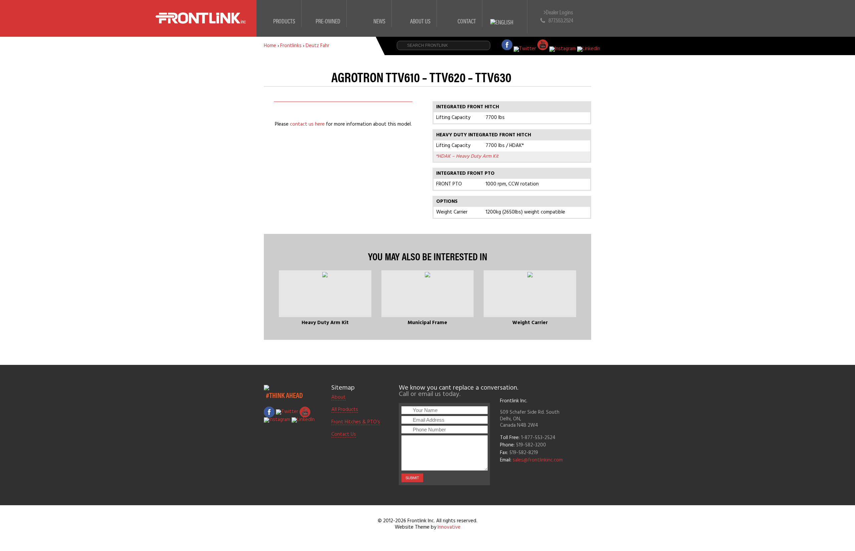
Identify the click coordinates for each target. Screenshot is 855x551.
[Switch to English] (504, 14)
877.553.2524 (560, 20)
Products (284, 21)
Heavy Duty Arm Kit (325, 323)
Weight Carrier (530, 323)
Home (270, 46)
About (338, 397)
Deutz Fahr (317, 46)
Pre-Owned (328, 21)
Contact (467, 21)
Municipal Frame (427, 323)
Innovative (449, 527)
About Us (420, 21)
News (379, 21)
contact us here (307, 124)
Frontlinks (291, 46)
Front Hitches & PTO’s (355, 422)
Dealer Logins (559, 12)
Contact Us (343, 434)
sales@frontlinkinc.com (538, 460)
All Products (344, 410)
